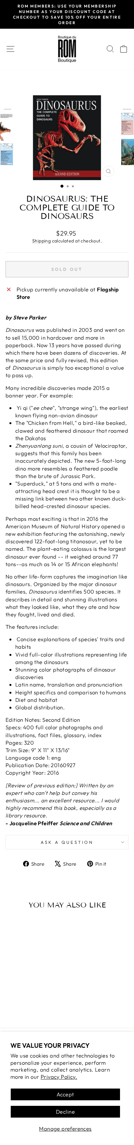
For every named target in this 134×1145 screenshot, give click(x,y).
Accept (65, 1094)
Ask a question (67, 842)
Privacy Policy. (59, 1076)
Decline (65, 1111)
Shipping (41, 241)
